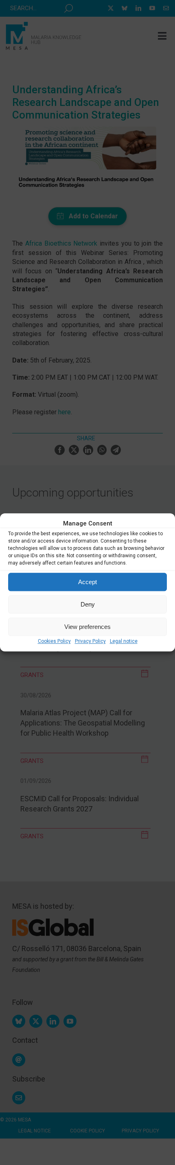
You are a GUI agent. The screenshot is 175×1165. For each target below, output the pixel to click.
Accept (87, 581)
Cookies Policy (54, 641)
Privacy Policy (90, 641)
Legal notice (124, 641)
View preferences (87, 626)
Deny (88, 604)
